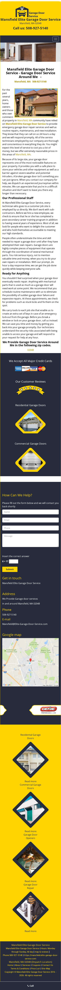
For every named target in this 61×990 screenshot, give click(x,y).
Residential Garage (30, 734)
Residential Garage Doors (30, 405)
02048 (30, 350)
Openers (30, 838)
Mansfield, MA (22, 81)
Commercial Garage (30, 784)
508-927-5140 (37, 28)
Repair (30, 888)
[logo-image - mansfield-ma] (30, 661)
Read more (30, 781)
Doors (30, 738)
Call (31, 985)
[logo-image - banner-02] (30, 52)
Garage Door (30, 834)
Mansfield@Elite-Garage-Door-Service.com (25, 624)
